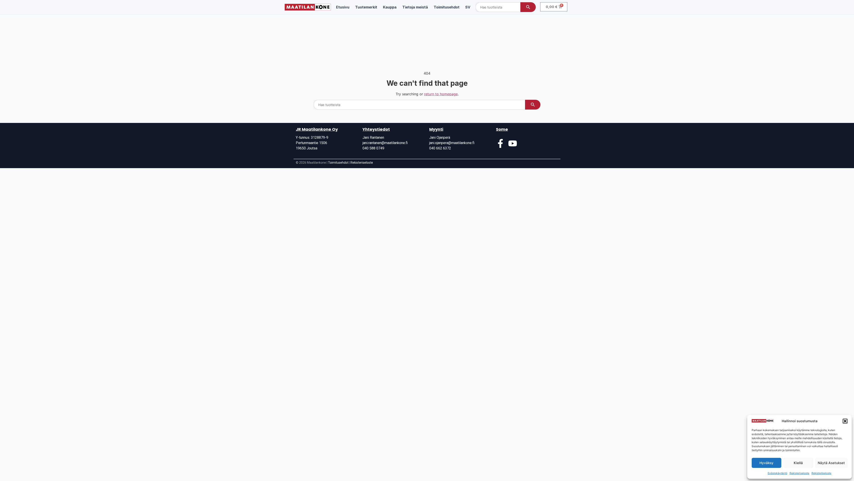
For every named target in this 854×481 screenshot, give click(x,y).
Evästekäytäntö (777, 473)
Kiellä (798, 463)
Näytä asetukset (831, 463)
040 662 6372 (440, 148)
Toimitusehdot (338, 162)
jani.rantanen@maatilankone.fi (385, 143)
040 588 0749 (373, 148)
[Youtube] (512, 143)
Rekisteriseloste (799, 473)
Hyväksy (766, 463)
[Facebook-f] (500, 143)
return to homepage (441, 94)
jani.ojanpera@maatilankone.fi (451, 143)
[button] (845, 421)
